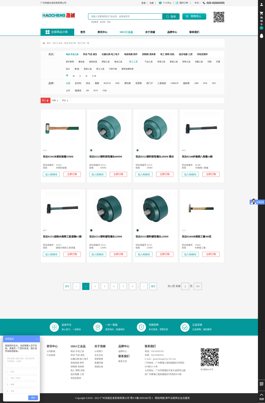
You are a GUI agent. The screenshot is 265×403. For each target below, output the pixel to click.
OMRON (175, 83)
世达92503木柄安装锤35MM (58, 156)
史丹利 (103, 22)
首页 (82, 32)
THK (104, 90)
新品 (64, 100)
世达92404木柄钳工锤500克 (196, 236)
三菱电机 (161, 83)
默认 (44, 100)
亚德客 (138, 83)
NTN (95, 90)
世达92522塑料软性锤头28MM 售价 (155, 156)
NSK (205, 83)
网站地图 (159, 398)
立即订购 (72, 174)
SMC (117, 83)
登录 (143, 3)
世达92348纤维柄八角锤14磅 (197, 156)
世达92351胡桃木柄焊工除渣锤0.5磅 (62, 236)
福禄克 (78, 90)
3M (87, 90)
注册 (151, 3)
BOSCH (107, 83)
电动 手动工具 (70, 43)
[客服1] (261, 35)
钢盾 (97, 83)
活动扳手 (94, 22)
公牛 (68, 90)
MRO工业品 (57, 43)
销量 (54, 100)
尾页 (153, 286)
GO (197, 286)
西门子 (149, 83)
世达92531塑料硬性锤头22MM (105, 236)
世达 (109, 22)
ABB (196, 83)
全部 (68, 83)
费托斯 (127, 83)
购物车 (195, 16)
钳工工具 (81, 43)
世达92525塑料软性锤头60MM (105, 156)
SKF (214, 83)
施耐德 (186, 83)
